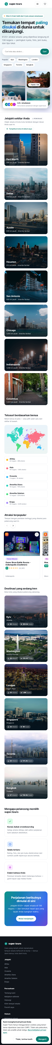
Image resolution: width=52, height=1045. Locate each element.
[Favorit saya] (45, 3)
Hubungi (7, 1000)
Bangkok (29, 65)
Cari (44, 51)
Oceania (7, 971)
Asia (6, 968)
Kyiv (12, 60)
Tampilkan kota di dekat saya (20, 129)
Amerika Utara (10, 975)
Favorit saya (9, 1007)
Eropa (6, 982)
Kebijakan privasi (11, 1018)
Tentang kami (9, 993)
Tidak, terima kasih (24, 1039)
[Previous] (7, 525)
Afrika (6, 964)
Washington (22, 60)
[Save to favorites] (37, 534)
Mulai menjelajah (26, 918)
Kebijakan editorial (11, 996)
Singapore (8, 65)
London (35, 60)
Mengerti (42, 1039)
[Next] (13, 525)
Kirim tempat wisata (12, 1004)
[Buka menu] (37, 3)
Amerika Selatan (10, 978)
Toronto (19, 65)
